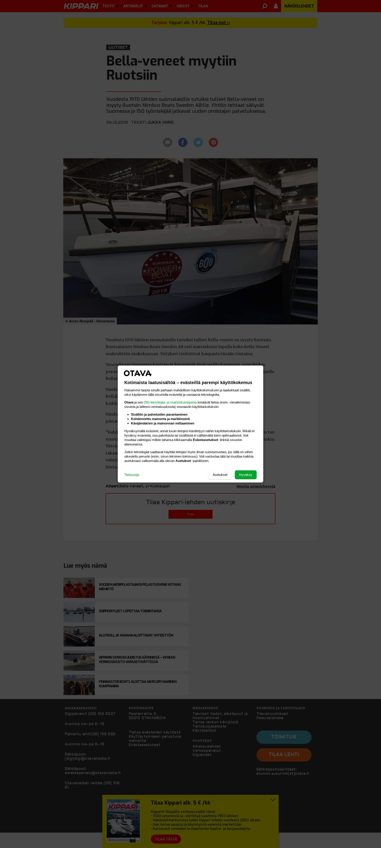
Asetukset (220, 475)
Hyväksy (245, 475)
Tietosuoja (131, 475)
